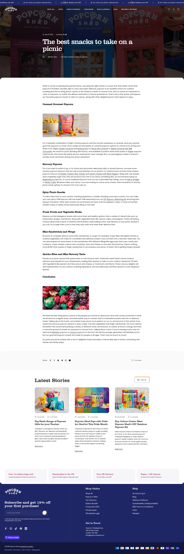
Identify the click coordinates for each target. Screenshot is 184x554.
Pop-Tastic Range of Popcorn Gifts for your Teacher (50, 423)
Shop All (89, 493)
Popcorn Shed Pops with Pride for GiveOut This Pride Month (91, 423)
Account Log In (139, 493)
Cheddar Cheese (66, 174)
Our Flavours (91, 500)
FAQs (135, 510)
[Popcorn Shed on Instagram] (11, 528)
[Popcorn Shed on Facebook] (6, 528)
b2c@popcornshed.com (95, 535)
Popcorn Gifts (92, 497)
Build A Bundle (92, 503)
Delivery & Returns (140, 500)
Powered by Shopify (26, 546)
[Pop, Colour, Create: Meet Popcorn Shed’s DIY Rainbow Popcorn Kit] (132, 400)
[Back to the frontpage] (44, 57)
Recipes (136, 513)
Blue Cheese (79, 174)
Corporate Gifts (92, 507)
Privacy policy (16, 550)
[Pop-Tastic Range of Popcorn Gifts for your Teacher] (52, 400)
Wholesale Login (93, 513)
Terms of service (26, 550)
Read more (39, 446)
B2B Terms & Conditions (143, 507)
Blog (134, 497)
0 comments (138, 360)
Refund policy (8, 550)
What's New (52, 57)
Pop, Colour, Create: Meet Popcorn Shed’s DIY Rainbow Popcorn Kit (131, 424)
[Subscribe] (44, 513)
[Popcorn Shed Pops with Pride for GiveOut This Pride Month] (92, 400)
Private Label (91, 510)
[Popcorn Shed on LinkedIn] (26, 528)
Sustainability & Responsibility (145, 503)
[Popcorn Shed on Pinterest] (21, 528)
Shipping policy (36, 550)
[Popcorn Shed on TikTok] (16, 528)
